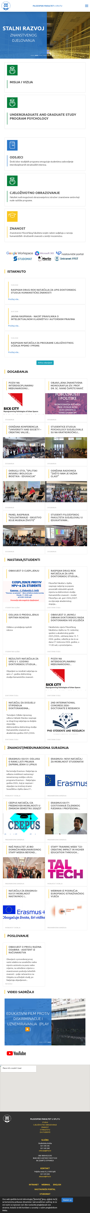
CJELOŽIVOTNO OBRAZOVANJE (45, 1125)
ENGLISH (57, 1185)
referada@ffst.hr (45, 1151)
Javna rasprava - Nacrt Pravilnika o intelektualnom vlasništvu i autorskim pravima (43, 317)
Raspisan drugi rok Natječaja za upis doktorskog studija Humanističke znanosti (43, 291)
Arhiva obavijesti (45, 363)
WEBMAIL (45, 1185)
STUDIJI (45, 1122)
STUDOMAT (45, 1194)
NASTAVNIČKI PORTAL (45, 1189)
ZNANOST (45, 1127)
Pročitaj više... (13, 299)
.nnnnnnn (9, 96)
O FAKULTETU (45, 1130)
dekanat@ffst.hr (45, 1176)
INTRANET (34, 1185)
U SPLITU (47, 6)
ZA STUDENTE (45, 1132)
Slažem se (67, 1200)
